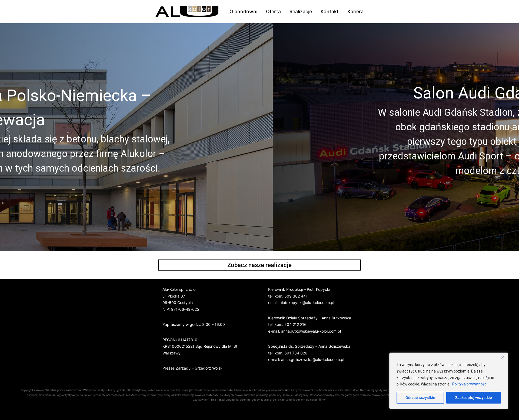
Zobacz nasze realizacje (259, 265)
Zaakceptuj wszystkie (473, 397)
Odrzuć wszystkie (420, 397)
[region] (448, 381)
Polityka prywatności (469, 384)
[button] (8, 129)
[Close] (502, 357)
